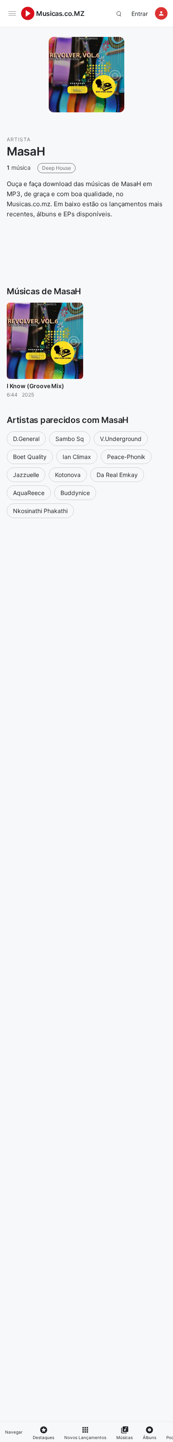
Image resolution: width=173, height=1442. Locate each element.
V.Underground (121, 438)
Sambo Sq (69, 438)
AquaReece (29, 492)
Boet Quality (30, 456)
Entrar (139, 13)
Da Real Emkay (117, 474)
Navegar (14, 1431)
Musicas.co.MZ (60, 13)
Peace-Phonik (126, 456)
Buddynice (75, 492)
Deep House (56, 168)
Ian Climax (77, 456)
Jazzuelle (26, 474)
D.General (26, 438)
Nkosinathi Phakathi (40, 510)
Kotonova (68, 474)
